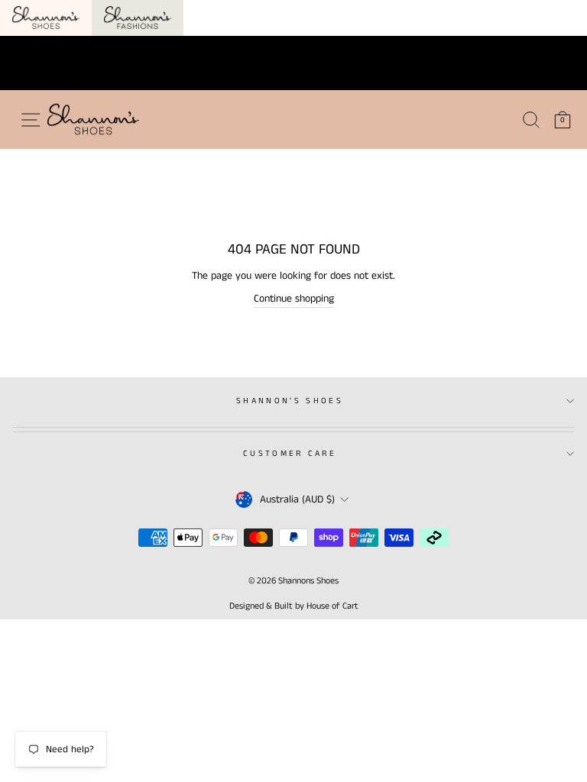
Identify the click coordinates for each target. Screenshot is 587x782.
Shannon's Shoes (289, 401)
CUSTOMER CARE (289, 454)
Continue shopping (294, 298)
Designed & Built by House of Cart (293, 605)
